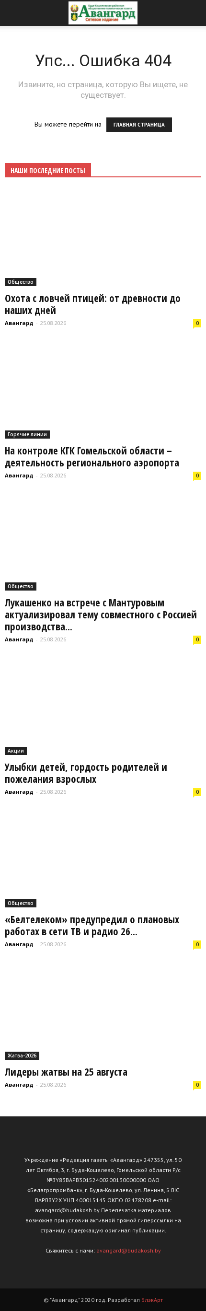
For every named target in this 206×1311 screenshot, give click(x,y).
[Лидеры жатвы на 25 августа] (103, 1011)
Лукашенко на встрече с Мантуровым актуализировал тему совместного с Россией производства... (101, 614)
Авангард (19, 322)
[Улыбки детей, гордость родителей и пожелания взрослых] (103, 707)
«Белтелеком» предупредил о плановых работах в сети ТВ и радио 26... (92, 925)
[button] (192, 13)
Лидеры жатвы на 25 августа (66, 1072)
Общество (21, 281)
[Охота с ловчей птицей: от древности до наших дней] (103, 238)
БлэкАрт (152, 1299)
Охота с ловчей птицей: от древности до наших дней (93, 304)
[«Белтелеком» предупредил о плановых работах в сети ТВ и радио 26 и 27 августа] (103, 859)
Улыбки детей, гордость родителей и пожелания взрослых (86, 773)
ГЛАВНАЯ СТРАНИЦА (139, 124)
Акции (16, 750)
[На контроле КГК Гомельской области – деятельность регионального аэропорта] (103, 390)
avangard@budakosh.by (128, 1250)
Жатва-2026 (22, 1055)
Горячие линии (27, 434)
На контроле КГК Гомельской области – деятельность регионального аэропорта (92, 456)
